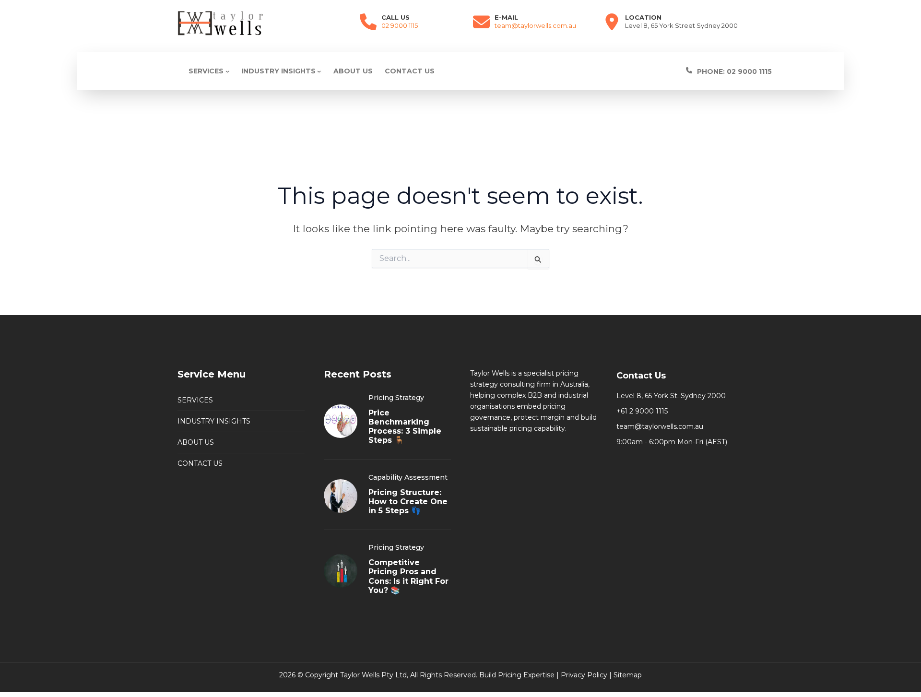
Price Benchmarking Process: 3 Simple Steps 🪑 (404, 426)
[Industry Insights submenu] (319, 71)
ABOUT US (195, 442)
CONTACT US (200, 463)
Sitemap (628, 675)
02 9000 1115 (399, 25)
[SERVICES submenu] (227, 71)
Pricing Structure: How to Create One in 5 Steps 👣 (408, 501)
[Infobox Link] (755, 71)
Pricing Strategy (396, 397)
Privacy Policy (584, 675)
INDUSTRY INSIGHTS (213, 421)
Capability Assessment (408, 477)
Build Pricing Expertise (517, 675)
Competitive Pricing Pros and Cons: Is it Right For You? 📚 (408, 576)
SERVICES (195, 400)
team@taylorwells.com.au (535, 25)
